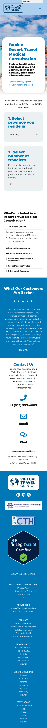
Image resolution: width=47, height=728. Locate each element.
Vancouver (23, 685)
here (28, 378)
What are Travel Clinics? (23, 611)
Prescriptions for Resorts (20, 253)
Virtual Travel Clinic (23, 623)
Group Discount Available (20, 266)
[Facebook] (18, 495)
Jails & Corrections (23, 630)
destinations (23, 702)
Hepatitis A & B (23, 651)
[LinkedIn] (23, 495)
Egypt (23, 709)
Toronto (23, 682)
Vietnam (23, 718)
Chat (23, 442)
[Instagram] (29, 495)
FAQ (23, 598)
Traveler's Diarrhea (23, 647)
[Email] (23, 416)
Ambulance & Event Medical (23, 627)
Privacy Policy (23, 588)
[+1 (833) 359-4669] (23, 397)
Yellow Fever (23, 657)
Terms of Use (23, 594)
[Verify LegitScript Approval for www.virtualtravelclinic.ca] (23, 564)
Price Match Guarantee (19, 271)
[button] (40, 8)
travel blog (23, 605)
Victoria (23, 688)
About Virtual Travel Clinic (23, 584)
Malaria (23, 654)
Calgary (23, 675)
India (23, 712)
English (28, 1)
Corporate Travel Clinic (23, 636)
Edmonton (23, 678)
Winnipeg (23, 691)
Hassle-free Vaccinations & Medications (20, 260)
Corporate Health (23, 633)
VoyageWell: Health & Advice (23, 608)
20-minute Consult (17, 227)
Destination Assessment (19, 248)
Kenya (23, 715)
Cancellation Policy (23, 591)
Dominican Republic (23, 705)
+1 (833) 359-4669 (23, 405)
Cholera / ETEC (23, 660)
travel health (23, 644)
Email (23, 423)
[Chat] (23, 435)
